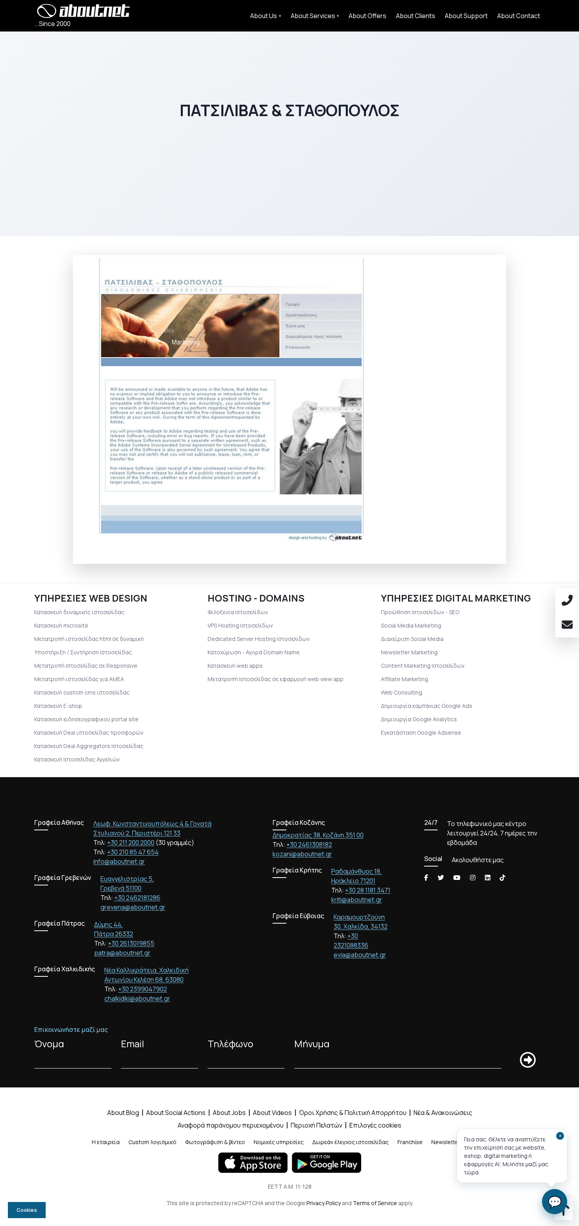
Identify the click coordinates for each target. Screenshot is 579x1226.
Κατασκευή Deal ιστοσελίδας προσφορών (88, 732)
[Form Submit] (528, 1060)
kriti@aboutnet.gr (356, 899)
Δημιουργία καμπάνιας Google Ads (426, 705)
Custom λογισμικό (152, 1142)
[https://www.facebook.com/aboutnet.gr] (426, 877)
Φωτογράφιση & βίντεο (215, 1142)
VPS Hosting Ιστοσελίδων (240, 625)
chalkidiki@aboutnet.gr (137, 998)
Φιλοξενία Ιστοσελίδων (238, 612)
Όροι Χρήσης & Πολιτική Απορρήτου (352, 1112)
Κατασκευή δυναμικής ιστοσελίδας (79, 612)
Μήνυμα (312, 1043)
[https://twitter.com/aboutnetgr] (441, 877)
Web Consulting (401, 692)
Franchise (410, 1142)
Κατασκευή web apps (235, 665)
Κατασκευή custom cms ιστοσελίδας (82, 692)
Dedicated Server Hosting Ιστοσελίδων (259, 639)
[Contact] (567, 625)
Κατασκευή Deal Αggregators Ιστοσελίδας (88, 746)
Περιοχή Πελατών (316, 1125)
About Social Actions (176, 1112)
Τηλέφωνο (230, 1043)
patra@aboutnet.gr (122, 952)
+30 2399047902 (142, 989)
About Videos (272, 1112)
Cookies (27, 1209)
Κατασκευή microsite (61, 625)
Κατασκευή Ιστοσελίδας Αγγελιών (77, 759)
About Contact (518, 15)
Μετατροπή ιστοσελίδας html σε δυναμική (89, 639)
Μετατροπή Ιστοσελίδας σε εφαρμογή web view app (275, 679)
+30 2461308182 (309, 844)
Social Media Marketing (411, 625)
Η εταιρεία (106, 1142)
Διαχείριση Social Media (412, 639)
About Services (313, 15)
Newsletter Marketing (409, 652)
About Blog (123, 1112)
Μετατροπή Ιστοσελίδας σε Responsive (85, 665)
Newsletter (445, 1142)
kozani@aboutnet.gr (302, 854)
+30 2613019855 (131, 943)
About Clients (415, 15)
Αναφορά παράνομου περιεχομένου (231, 1125)
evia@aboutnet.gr (360, 954)
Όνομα (49, 1043)
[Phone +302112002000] (567, 601)
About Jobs (229, 1112)
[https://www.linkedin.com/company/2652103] (487, 877)
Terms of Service (375, 1203)
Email (132, 1043)
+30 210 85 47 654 (133, 852)
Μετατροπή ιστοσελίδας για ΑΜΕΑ (79, 679)
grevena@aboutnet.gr (132, 907)
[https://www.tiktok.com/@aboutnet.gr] (502, 877)
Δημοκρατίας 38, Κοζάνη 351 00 (318, 835)
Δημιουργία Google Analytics (419, 719)
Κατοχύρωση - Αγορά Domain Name (254, 652)
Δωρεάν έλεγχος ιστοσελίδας (350, 1142)
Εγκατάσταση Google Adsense (421, 732)
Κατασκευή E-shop (58, 705)
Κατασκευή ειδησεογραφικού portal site (86, 719)
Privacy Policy (323, 1203)
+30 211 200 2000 (130, 842)
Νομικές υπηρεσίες (279, 1142)
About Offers (367, 15)
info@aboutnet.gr (119, 861)
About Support (466, 15)
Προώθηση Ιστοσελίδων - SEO (420, 612)
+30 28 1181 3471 (367, 890)
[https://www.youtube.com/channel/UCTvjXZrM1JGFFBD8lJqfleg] (456, 877)
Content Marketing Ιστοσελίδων (422, 665)
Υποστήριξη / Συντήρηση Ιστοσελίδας (83, 652)
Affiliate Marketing (404, 679)
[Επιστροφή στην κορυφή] (564, 1212)
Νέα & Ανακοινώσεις (443, 1112)
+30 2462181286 (137, 897)
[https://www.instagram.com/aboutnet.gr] (472, 877)
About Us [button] (263, 15)
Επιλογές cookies (375, 1125)
